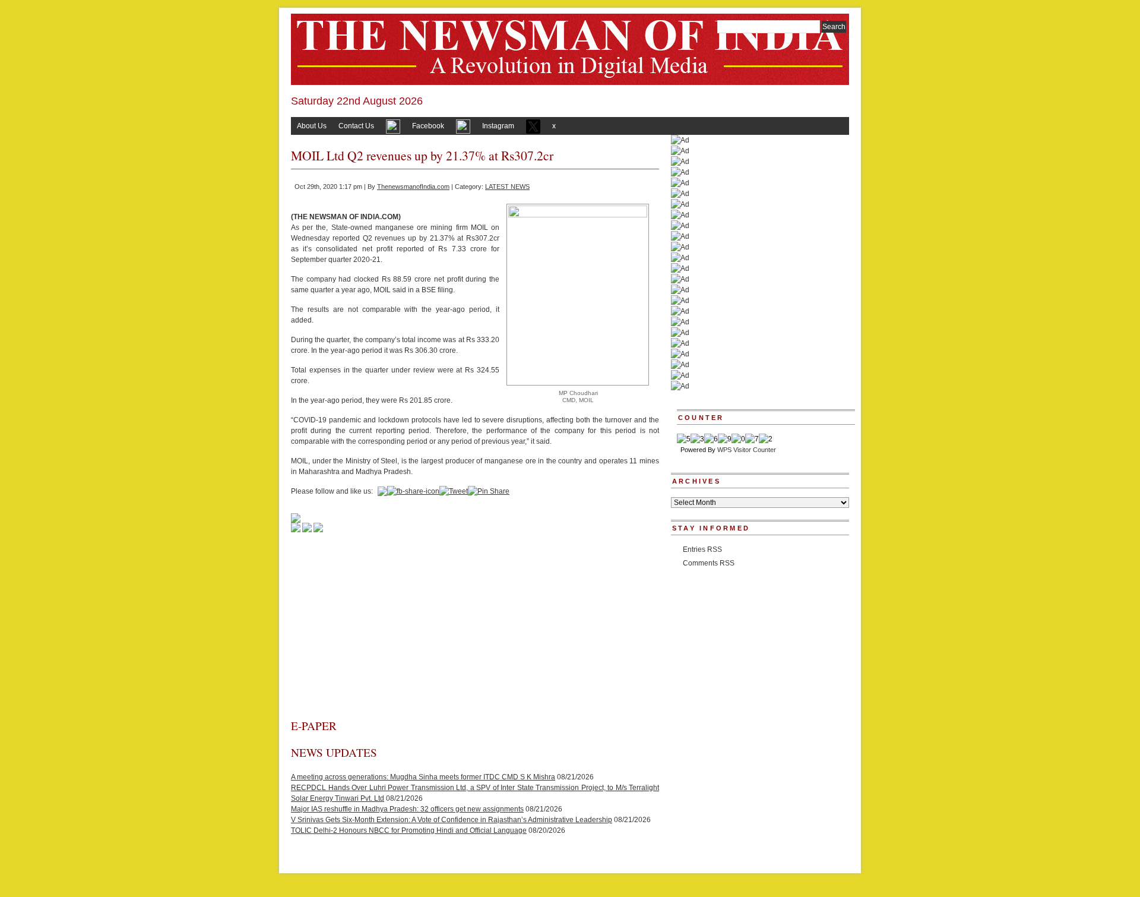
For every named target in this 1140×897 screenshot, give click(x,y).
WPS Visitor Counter (746, 449)
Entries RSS (702, 549)
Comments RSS (708, 563)
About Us (312, 126)
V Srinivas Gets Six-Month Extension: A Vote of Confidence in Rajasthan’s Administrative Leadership (451, 820)
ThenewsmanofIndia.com (413, 186)
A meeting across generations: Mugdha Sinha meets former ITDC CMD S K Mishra (423, 777)
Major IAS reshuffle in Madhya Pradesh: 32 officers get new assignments (407, 809)
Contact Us (356, 126)
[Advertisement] (475, 629)
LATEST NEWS (507, 186)
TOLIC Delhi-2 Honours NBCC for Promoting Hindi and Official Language (409, 830)
